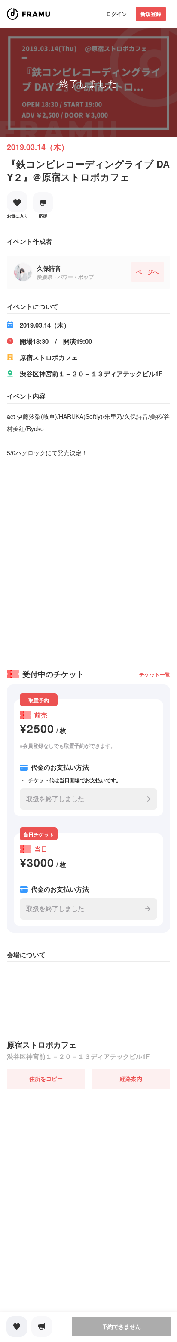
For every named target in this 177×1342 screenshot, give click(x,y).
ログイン (116, 14)
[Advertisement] (88, 560)
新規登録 (150, 14)
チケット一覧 (154, 674)
